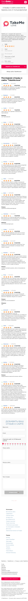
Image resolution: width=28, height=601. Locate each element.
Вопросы (3, 569)
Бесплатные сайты (10, 511)
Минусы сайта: (6, 462)
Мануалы (3, 567)
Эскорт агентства (10, 523)
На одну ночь (9, 517)
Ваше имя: (5, 427)
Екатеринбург (9, 543)
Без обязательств (10, 519)
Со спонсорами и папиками (13, 526)
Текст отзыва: (6, 476)
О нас (2, 564)
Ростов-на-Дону (10, 545)
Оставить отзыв (13, 492)
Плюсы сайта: (6, 448)
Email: (4, 433)
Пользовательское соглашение (9, 573)
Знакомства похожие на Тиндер (14, 530)
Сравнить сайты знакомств (11, 578)
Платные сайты (10, 515)
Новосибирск (9, 550)
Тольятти (8, 548)
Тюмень (8, 547)
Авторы (3, 565)
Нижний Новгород (11, 552)
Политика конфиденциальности (9, 572)
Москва (8, 537)
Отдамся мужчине (10, 521)
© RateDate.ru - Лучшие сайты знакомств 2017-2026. (14, 598)
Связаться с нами (5, 570)
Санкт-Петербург (10, 539)
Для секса (8, 528)
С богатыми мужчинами (12, 525)
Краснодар (9, 541)
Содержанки (9, 513)
